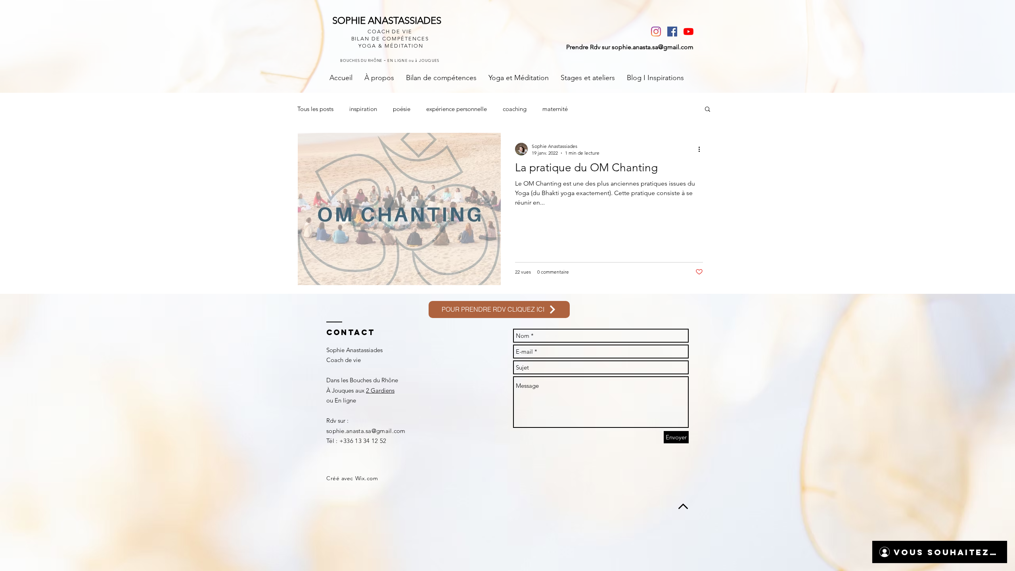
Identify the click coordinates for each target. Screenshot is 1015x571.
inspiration (363, 109)
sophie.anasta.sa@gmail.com (652, 47)
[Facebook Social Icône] (672, 31)
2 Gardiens (380, 390)
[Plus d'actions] (702, 149)
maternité (555, 109)
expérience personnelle (456, 109)
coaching (515, 109)
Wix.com (366, 478)
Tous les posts (315, 109)
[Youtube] (688, 31)
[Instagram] (656, 31)
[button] (707, 109)
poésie (401, 109)
